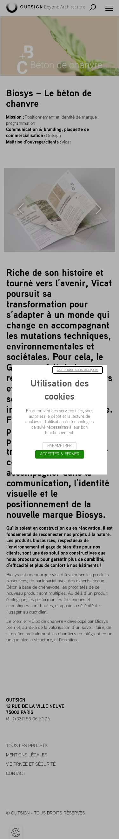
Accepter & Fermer (59, 454)
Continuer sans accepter (77, 370)
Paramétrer (59, 446)
